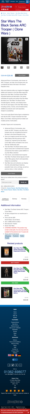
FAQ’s (15, 345)
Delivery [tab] (14, 199)
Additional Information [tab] (5, 199)
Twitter (22, 236)
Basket (15, 317)
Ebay (20, 365)
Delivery (15, 340)
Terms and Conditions (15, 342)
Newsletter (15, 329)
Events (15, 331)
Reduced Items (15, 326)
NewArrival (3, 1)
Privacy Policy (15, 351)
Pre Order (15, 283)
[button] (26, 39)
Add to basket (15, 262)
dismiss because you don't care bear (12, 412)
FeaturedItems (7, 1)
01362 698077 (15, 371)
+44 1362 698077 (9, 374)
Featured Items (15, 322)
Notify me (23, 182)
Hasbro (15, 189)
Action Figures (10, 13)
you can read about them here (19, 410)
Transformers (22, 1)
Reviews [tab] (23, 199)
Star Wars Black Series (21, 13)
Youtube (16, 365)
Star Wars (20, 189)
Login (5, 9)
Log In (15, 313)
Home (1, 9)
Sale (17, 1)
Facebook (15, 236)
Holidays (15, 353)
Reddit (7, 238)
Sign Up (15, 315)
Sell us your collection (15, 328)
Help (15, 347)
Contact (3, 9)
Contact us (15, 349)
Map (15, 387)
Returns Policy (15, 343)
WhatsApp (8, 236)
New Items (15, 324)
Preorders (12, 1)
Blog (15, 335)
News (7, 9)
